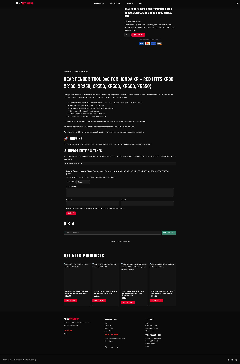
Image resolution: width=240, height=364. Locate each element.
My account (149, 331)
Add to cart (138, 35)
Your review (72, 187)
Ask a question (169, 232)
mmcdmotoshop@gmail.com (115, 338)
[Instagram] (112, 347)
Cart (146, 323)
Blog (140, 3)
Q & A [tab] (86, 71)
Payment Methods (151, 328)
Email (123, 200)
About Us (130, 3)
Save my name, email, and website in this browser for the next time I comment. (96, 208)
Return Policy (150, 343)
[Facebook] (106, 347)
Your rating (71, 182)
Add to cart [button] (71, 301)
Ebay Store (109, 331)
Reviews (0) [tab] (78, 71)
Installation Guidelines (153, 338)
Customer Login (151, 326)
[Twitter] (117, 347)
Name (69, 200)
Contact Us (109, 328)
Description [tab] (68, 71)
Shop (106, 323)
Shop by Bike (99, 3)
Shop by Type (115, 3)
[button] (99, 3)
